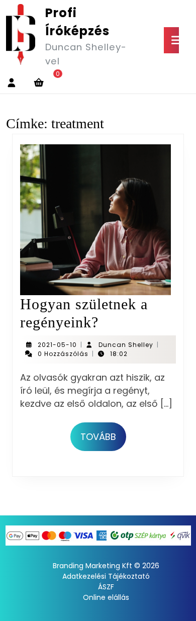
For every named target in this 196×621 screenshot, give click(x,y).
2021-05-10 (57, 344)
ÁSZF (106, 587)
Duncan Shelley (126, 344)
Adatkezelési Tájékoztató (106, 576)
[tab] (171, 40)
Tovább (103, 436)
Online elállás (106, 597)
